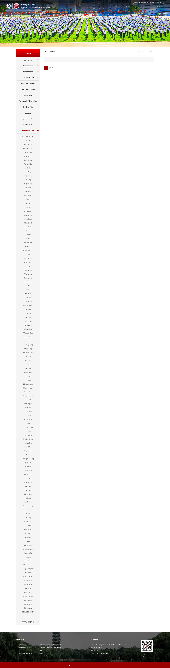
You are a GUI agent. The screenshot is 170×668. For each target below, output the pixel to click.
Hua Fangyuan (28, 549)
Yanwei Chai (28, 144)
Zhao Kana (27, 561)
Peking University (21, 645)
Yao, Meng (27, 415)
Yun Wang (28, 376)
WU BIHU (27, 400)
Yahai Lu (28, 294)
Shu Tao (28, 356)
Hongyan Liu (28, 282)
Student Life (28, 107)
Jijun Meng (27, 309)
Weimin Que (28, 329)
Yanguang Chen (28, 148)
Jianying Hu (28, 215)
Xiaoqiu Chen (28, 156)
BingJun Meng (28, 305)
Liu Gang (28, 517)
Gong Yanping (27, 576)
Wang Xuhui (28, 545)
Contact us (27, 125)
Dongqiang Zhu (28, 470)
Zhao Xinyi (28, 604)
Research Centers (28, 83)
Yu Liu (28, 266)
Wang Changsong (28, 569)
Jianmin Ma (28, 301)
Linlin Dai (28, 168)
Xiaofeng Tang (28, 345)
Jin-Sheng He (28, 211)
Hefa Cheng (28, 160)
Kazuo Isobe (28, 553)
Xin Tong (28, 360)
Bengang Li (28, 242)
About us (119, 7)
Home (131, 52)
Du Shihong (28, 600)
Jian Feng (28, 191)
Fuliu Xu (28, 407)
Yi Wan (28, 364)
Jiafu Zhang (28, 435)
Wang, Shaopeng (28, 396)
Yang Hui (28, 486)
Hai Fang (28, 180)
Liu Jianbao (28, 494)
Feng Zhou (27, 466)
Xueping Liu (28, 258)
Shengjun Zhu (28, 482)
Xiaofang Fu (28, 195)
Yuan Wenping (28, 506)
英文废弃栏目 (28, 622)
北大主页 (135, 2)
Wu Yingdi (28, 498)
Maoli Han (28, 203)
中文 (158, 2)
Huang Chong (28, 580)
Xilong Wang (28, 372)
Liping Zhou (28, 462)
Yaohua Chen (28, 152)
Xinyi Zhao (28, 447)
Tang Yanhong (27, 584)
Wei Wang (28, 380)
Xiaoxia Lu (27, 290)
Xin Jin (28, 231)
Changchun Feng (28, 187)
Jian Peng (28, 317)
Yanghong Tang (28, 352)
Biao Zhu (28, 478)
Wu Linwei (27, 514)
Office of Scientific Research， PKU (26, 653)
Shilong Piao (28, 325)
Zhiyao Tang (28, 349)
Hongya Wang (27, 388)
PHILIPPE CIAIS (28, 612)
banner (28, 113)
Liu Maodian (28, 502)
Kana (28, 455)
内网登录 (143, 2)
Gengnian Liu (28, 262)
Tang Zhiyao (28, 592)
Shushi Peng (28, 321)
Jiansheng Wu (28, 404)
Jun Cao (27, 140)
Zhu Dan (28, 537)
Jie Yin (28, 423)
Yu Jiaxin (28, 572)
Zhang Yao (28, 525)
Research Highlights (28, 101)
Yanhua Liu (28, 270)
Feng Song (28, 341)
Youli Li (27, 238)
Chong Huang (28, 219)
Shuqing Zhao (28, 451)
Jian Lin (27, 254)
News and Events (28, 89)
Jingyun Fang (28, 183)
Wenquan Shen (28, 333)
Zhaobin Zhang (28, 439)
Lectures (28, 95)
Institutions (130, 7)
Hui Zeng (28, 431)
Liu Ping (28, 588)
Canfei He (28, 207)
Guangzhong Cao (27, 136)
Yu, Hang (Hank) (28, 427)
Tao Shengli (28, 510)
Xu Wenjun (28, 411)
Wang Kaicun (28, 533)
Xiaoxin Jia (27, 227)
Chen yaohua (28, 616)
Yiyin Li (28, 235)
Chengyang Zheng (28, 459)
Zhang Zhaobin (28, 596)
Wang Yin (28, 557)
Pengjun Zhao (28, 443)
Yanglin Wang (28, 392)
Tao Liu (27, 286)
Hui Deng (28, 172)
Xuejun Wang (28, 368)
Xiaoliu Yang (28, 419)
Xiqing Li (28, 246)
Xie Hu (28, 199)
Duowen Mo (28, 313)
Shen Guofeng (27, 565)
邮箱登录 (151, 2)
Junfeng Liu (28, 278)
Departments (142, 7)
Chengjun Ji (28, 223)
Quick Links (28, 119)
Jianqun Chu (28, 164)
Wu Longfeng (28, 529)
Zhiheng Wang (28, 384)
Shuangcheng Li (28, 250)
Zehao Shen (28, 337)
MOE (41, 653)
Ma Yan (28, 541)
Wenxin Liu (28, 274)
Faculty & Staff (156, 7)
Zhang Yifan (28, 521)
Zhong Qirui (28, 490)
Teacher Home (28, 130)
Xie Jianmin (28, 608)
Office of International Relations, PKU (51, 645)
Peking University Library (23, 647)
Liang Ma (28, 297)
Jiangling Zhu (28, 474)
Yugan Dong (28, 176)
